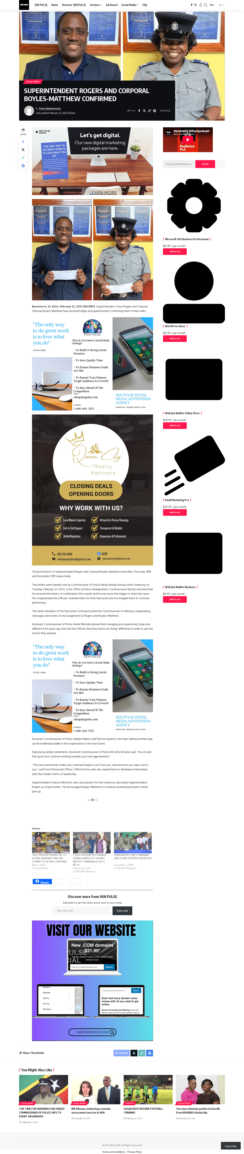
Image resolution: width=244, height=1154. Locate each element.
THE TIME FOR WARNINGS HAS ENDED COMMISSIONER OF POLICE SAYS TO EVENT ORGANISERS (42, 1112)
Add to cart (175, 251)
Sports (130, 1103)
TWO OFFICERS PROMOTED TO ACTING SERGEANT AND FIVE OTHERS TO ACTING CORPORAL (49, 858)
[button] (205, 5)
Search (205, 164)
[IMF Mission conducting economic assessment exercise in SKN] (95, 1089)
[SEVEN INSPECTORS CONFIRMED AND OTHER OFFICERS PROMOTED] (133, 843)
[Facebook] (191, 5)
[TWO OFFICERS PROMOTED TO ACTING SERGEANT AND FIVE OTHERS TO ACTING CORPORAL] (51, 843)
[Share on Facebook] (139, 110)
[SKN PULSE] (24, 5)
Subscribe (122, 910)
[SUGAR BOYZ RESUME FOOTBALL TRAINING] (148, 1089)
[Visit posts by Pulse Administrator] (29, 111)
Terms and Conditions (113, 1152)
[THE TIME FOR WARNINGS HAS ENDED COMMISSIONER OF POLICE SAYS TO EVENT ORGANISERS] (43, 1089)
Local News (33, 81)
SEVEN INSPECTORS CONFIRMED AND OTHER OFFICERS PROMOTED (133, 858)
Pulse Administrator (50, 108)
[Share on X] (144, 110)
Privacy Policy (134, 1152)
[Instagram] (195, 5)
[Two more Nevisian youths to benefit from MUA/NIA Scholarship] (200, 1089)
